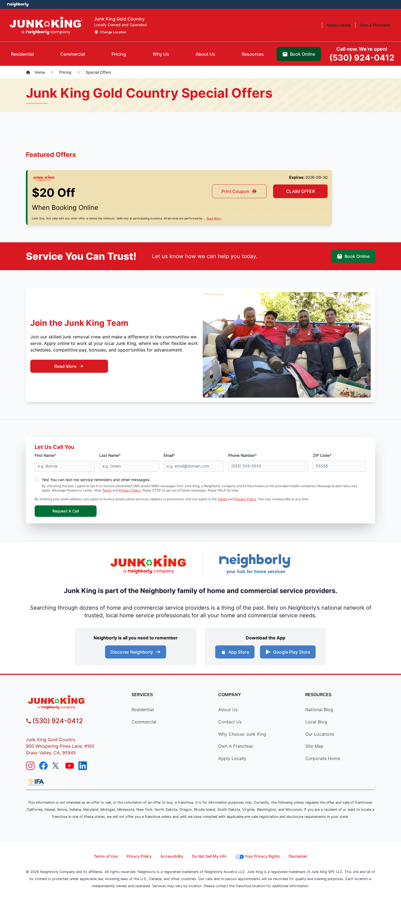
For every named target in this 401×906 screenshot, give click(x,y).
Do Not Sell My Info (209, 856)
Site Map (314, 746)
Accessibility (171, 856)
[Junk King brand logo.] (46, 25)
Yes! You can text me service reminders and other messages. (96, 479)
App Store (238, 652)
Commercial (143, 722)
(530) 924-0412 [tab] (361, 54)
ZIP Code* (322, 455)
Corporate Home (322, 758)
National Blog (319, 709)
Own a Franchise (235, 746)
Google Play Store (291, 652)
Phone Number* (242, 455)
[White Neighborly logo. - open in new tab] (18, 4)
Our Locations (319, 734)
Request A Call (65, 511)
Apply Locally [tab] (339, 25)
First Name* (45, 455)
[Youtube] (69, 765)
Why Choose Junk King (242, 734)
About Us (228, 709)
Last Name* (110, 455)
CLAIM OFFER (300, 191)
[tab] (22, 54)
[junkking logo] (70, 701)
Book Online (357, 256)
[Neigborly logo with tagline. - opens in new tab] (255, 563)
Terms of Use (106, 856)
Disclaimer (298, 856)
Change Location (113, 32)
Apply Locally (232, 758)
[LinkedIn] (82, 765)
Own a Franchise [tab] (375, 25)
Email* (169, 455)
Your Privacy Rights (262, 856)
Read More (214, 218)
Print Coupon (235, 191)
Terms (107, 490)
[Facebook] (43, 765)
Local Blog (316, 722)
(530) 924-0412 (57, 721)
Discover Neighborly (131, 652)
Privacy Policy (130, 490)
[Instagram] (30, 765)
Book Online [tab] (302, 54)
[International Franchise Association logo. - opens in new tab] (36, 782)
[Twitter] (56, 765)
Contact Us (230, 722)
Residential (142, 709)
